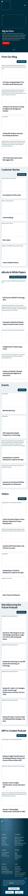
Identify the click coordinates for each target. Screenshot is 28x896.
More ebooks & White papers (17, 277)
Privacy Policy (18, 868)
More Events (22, 390)
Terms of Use (17, 866)
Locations (4, 842)
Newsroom (4, 843)
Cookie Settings (18, 870)
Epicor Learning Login (19, 840)
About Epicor (4, 837)
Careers (3, 840)
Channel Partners (5, 852)
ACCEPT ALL (19, 892)
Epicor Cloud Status (19, 845)
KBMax (16, 854)
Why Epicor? (4, 838)
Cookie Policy (11, 882)
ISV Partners (4, 854)
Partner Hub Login (5, 856)
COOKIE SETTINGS (14, 888)
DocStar (16, 859)
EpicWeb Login (18, 842)
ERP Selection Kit (5, 870)
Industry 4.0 (4, 866)
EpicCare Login (18, 838)
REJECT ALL (9, 892)
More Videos (22, 498)
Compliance (17, 871)
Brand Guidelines (5, 845)
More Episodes (21, 612)
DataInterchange (18, 856)
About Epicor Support (19, 837)
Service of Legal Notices (20, 874)
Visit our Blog (21, 61)
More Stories (21, 174)
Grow (16, 852)
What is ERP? (4, 868)
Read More (6, 43)
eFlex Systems (18, 857)
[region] (14, 886)
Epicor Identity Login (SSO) (20, 843)
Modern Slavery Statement (20, 873)
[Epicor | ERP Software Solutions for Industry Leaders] (6, 5)
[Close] (25, 878)
